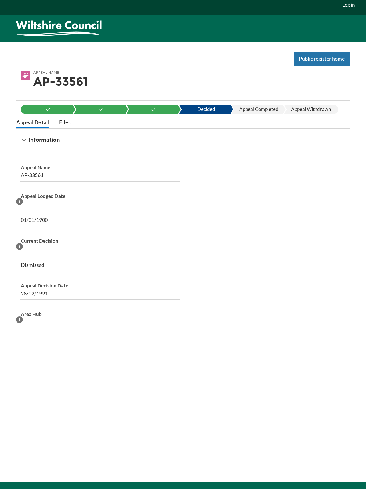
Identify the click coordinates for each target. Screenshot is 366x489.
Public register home (322, 58)
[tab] (32, 122)
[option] (48, 109)
